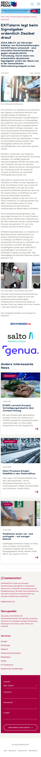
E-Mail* (6, 713)
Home (2, 17)
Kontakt (4, 641)
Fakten (3, 661)
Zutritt (7, 504)
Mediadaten (6, 657)
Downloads (5, 645)
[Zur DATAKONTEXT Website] (20, 578)
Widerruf (4, 649)
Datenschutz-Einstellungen (12, 669)
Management (9, 376)
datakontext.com (8, 601)
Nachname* (8, 702)
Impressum (12, 750)
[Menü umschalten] (38, 4)
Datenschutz (22, 750)
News (7, 17)
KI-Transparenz (7, 665)
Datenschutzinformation (11, 653)
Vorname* (7, 692)
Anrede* (6, 682)
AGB (5, 750)
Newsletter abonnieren (19, 727)
